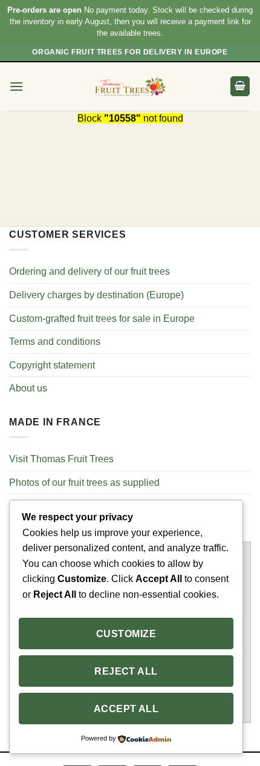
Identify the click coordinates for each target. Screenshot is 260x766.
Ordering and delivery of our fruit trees (89, 271)
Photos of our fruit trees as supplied (84, 482)
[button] (16, 86)
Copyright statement (52, 365)
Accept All (126, 709)
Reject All (126, 671)
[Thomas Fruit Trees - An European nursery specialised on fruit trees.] (130, 86)
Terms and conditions (54, 341)
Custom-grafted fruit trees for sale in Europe (102, 318)
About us (28, 388)
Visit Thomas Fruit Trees (61, 459)
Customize (126, 634)
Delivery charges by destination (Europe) (96, 295)
